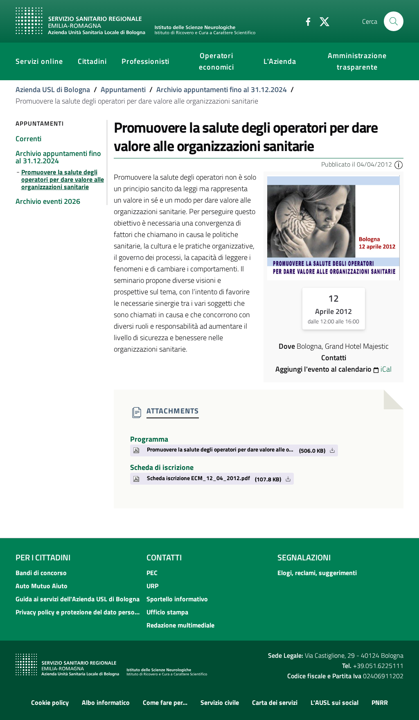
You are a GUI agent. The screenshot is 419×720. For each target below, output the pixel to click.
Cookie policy (50, 702)
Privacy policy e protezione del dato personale (79, 612)
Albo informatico (106, 702)
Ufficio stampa (167, 612)
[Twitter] (321, 21)
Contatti (164, 557)
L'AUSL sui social (334, 702)
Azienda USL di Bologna (53, 89)
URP (152, 586)
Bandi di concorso (41, 573)
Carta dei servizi (274, 702)
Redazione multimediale (180, 625)
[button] (398, 164)
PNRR (380, 702)
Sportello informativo (177, 599)
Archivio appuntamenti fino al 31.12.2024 (221, 89)
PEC (152, 573)
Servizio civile (219, 702)
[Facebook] (305, 21)
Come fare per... (165, 702)
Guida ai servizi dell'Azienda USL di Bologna (78, 599)
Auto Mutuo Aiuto (42, 586)
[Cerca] (393, 21)
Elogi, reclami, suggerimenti (317, 573)
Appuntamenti (123, 89)
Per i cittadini (43, 557)
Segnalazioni (304, 557)
